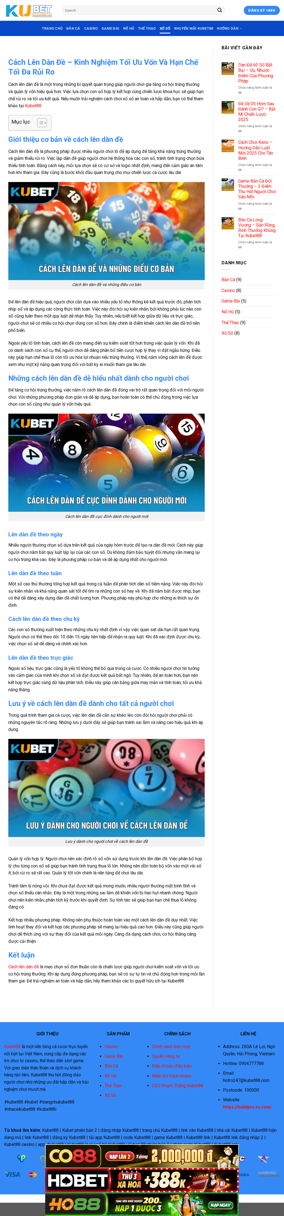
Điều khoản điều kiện (172, 1066)
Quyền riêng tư (166, 1056)
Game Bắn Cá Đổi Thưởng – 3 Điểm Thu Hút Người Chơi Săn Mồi (257, 189)
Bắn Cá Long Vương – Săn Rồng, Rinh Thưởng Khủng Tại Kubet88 (257, 228)
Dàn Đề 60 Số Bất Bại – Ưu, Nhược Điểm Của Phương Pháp (255, 73)
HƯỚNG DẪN (227, 28)
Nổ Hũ (128, 28)
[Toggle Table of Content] (39, 122)
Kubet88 (33, 105)
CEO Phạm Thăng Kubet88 (177, 1085)
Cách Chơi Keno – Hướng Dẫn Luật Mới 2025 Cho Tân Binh (255, 150)
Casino (91, 28)
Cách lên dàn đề (23, 966)
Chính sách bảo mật (171, 1046)
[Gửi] (219, 10)
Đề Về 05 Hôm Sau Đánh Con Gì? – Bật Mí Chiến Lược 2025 (256, 111)
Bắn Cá (73, 28)
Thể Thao (147, 28)
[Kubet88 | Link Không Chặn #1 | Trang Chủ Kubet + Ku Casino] (29, 10)
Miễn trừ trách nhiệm (171, 1076)
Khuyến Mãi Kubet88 (193, 28)
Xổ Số (165, 28)
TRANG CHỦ (52, 28)
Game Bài (110, 28)
